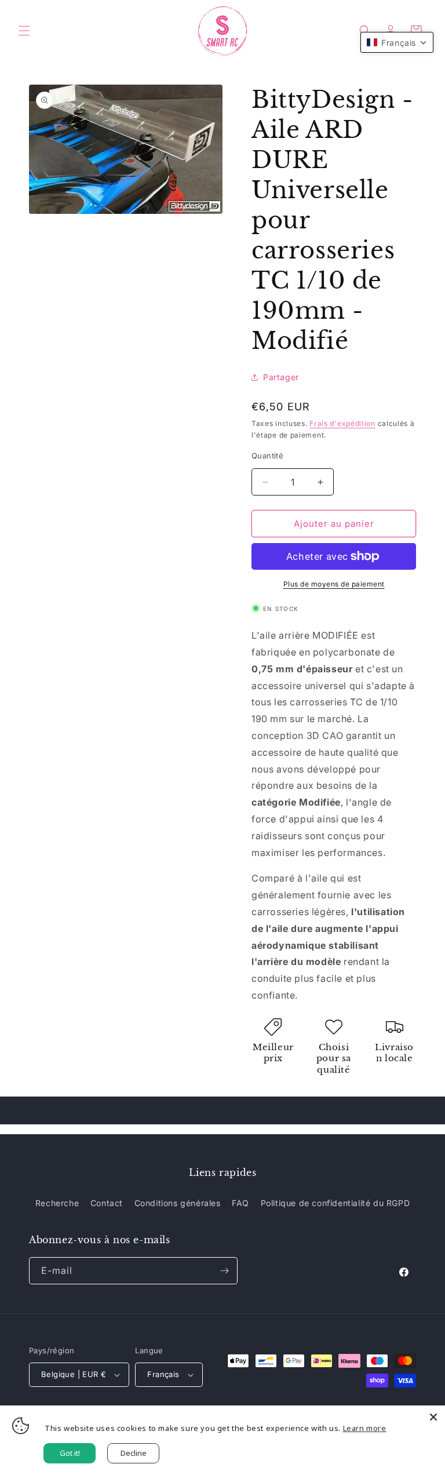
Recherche (57, 1203)
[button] (24, 30)
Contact (106, 1203)
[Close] (433, 1417)
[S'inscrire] (224, 1270)
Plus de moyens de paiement (334, 584)
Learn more (364, 1428)
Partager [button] (281, 377)
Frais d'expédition (342, 423)
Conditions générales (177, 1203)
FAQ (240, 1203)
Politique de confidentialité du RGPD (335, 1203)
